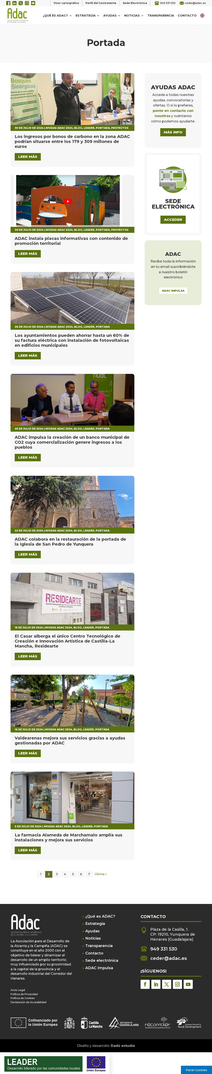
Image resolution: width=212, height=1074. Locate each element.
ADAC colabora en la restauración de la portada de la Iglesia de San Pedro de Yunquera (70, 542)
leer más (27, 157)
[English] (202, 15)
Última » (101, 874)
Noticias (132, 15)
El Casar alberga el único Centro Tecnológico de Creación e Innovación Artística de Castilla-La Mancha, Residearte (67, 641)
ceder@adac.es (195, 3)
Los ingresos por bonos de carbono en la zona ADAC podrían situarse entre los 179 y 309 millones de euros (72, 141)
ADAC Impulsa (99, 968)
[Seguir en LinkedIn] (155, 984)
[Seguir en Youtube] (188, 984)
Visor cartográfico (66, 3)
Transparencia (160, 15)
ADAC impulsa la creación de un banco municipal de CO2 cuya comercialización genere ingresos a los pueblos (72, 442)
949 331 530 (168, 3)
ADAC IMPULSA (173, 290)
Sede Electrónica (135, 3)
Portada (103, 127)
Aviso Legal (18, 990)
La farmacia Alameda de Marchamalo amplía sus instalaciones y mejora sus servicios (68, 837)
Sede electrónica (101, 960)
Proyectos (120, 127)
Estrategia (86, 15)
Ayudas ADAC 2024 (59, 127)
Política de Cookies (23, 998)
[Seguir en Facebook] (145, 984)
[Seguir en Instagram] (177, 984)
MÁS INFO (173, 132)
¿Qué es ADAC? (55, 15)
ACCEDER (173, 219)
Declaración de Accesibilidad (28, 1002)
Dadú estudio (123, 1046)
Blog (78, 127)
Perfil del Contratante (101, 3)
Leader (89, 127)
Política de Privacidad (24, 994)
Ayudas (110, 15)
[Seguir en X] (166, 984)
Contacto (187, 15)
